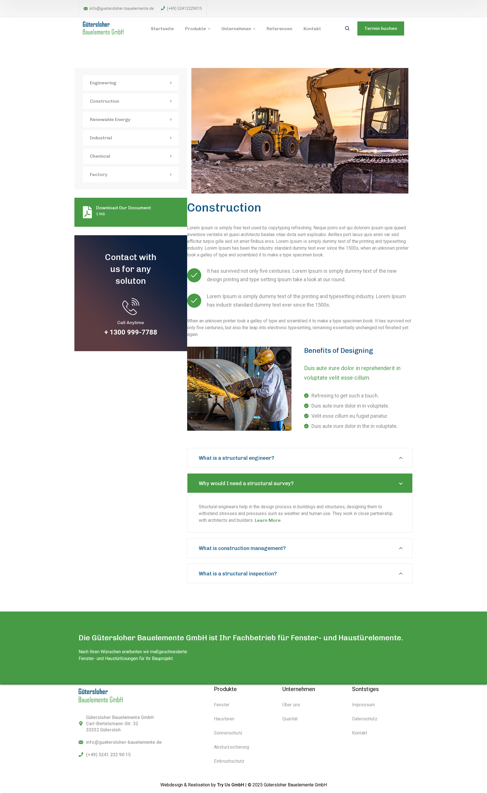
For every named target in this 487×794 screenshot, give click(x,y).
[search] (347, 28)
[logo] (106, 28)
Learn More (268, 520)
